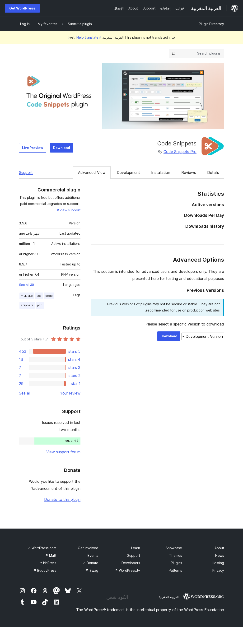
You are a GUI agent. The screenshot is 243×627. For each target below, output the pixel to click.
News (219, 555)
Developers (131, 563)
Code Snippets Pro (180, 151)
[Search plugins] (173, 53)
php (39, 305)
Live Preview (32, 148)
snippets (27, 305)
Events (93, 555)
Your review (70, 393)
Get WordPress (22, 8)
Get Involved (88, 548)
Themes (175, 555)
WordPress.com (42, 548)
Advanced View (92, 172)
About (219, 548)
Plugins (176, 563)
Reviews (188, 172)
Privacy (218, 570)
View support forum (63, 452)
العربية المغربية (169, 597)
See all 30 (26, 285)
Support (26, 172)
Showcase (174, 548)
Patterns (175, 570)
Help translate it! (84, 37)
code (49, 295)
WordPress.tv (127, 570)
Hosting (218, 563)
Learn (135, 548)
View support (70, 210)
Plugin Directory (211, 24)
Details (213, 172)
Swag (91, 570)
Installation (160, 172)
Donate (90, 563)
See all (24, 393)
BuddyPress (44, 570)
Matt (50, 555)
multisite (27, 295)
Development (128, 172)
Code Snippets (176, 143)
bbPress (47, 563)
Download (61, 148)
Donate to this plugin (62, 499)
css (39, 295)
